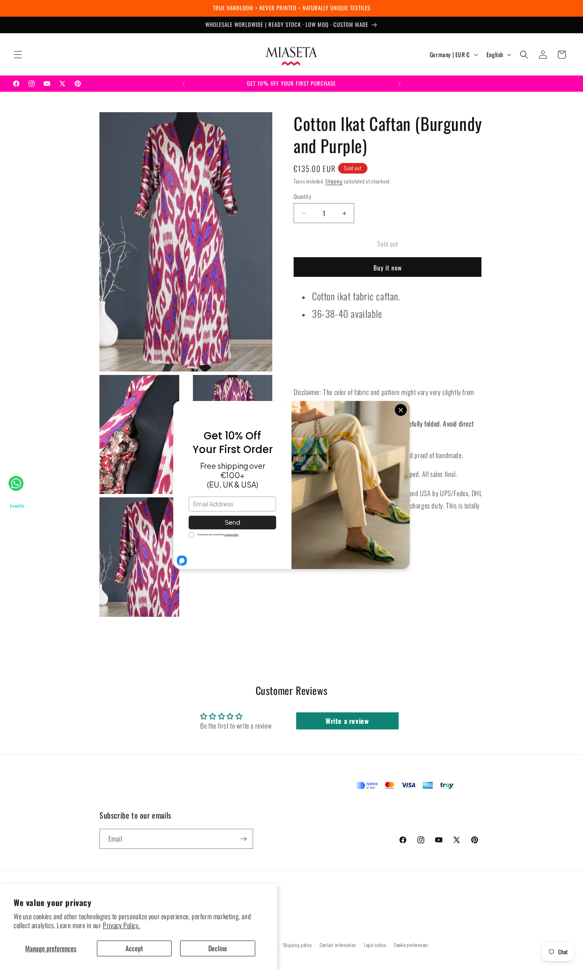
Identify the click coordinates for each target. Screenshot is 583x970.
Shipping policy (297, 944)
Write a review (347, 721)
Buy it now (387, 267)
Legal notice (375, 944)
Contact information (338, 944)
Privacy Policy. (121, 925)
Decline (217, 948)
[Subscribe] (243, 839)
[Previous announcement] (183, 84)
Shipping (334, 181)
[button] (18, 54)
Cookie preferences (411, 944)
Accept (134, 948)
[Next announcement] (399, 84)
